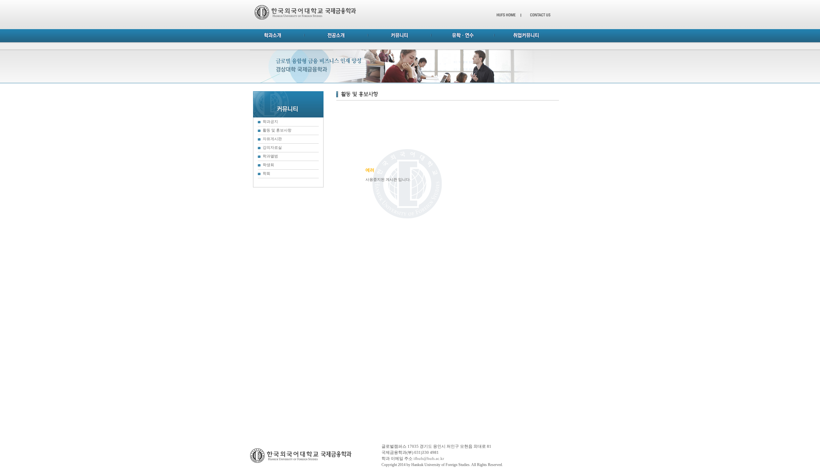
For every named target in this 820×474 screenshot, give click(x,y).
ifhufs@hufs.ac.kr (429, 458)
